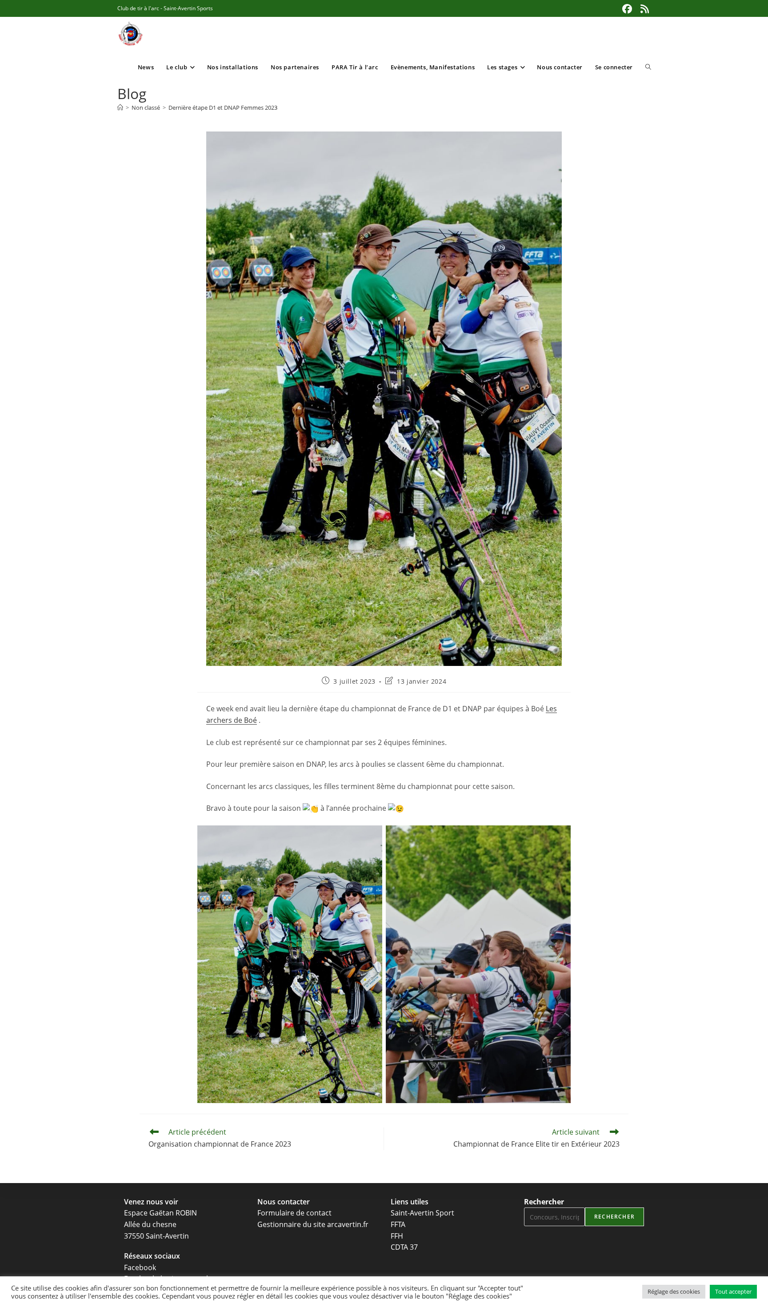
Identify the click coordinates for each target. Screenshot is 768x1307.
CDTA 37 (404, 1247)
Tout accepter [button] (733, 1291)
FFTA (398, 1224)
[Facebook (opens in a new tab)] (627, 9)
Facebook (140, 1267)
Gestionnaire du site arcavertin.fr (312, 1224)
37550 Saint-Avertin (156, 1236)
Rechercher (544, 1202)
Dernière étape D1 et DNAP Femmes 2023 (222, 108)
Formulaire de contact (294, 1213)
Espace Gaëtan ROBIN (160, 1213)
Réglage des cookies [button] (674, 1291)
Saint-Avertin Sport (422, 1213)
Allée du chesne (150, 1224)
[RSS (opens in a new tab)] (643, 9)
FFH (397, 1236)
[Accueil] (120, 108)
